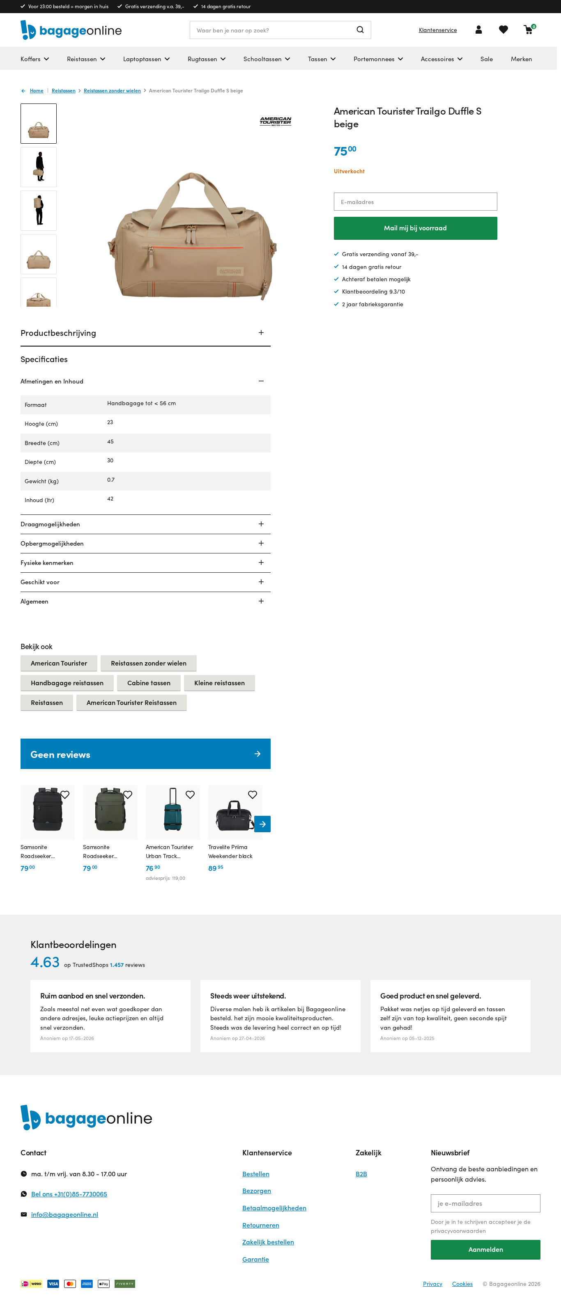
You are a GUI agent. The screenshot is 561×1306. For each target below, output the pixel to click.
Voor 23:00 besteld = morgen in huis (68, 6)
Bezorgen (256, 1190)
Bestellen (255, 1173)
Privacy (432, 1284)
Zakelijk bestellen (268, 1241)
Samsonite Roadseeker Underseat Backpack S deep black (36, 852)
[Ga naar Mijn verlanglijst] (503, 29)
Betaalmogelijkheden (274, 1207)
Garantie (255, 1259)
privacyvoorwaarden (458, 1231)
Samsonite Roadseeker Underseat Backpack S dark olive (98, 852)
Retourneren (260, 1225)
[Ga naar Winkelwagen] (528, 29)
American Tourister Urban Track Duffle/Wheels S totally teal (169, 852)
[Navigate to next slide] (262, 824)
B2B (361, 1173)
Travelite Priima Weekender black (230, 851)
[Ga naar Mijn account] (479, 29)
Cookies (462, 1284)
